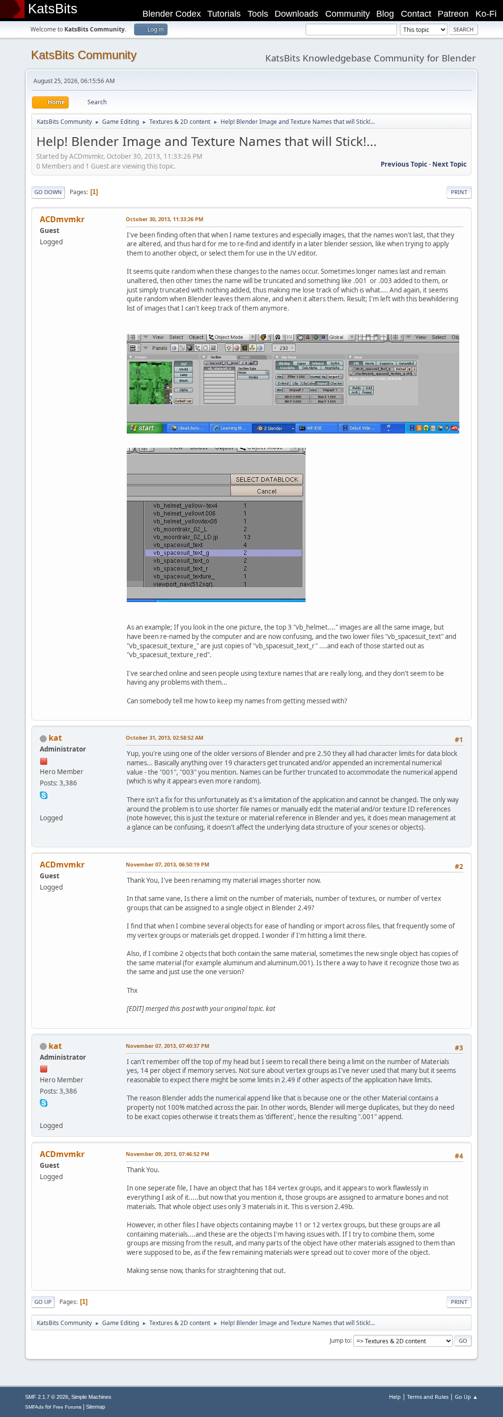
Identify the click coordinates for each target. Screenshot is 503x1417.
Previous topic (404, 164)
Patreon (453, 14)
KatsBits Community (84, 54)
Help (395, 1396)
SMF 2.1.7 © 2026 (46, 1397)
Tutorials (224, 14)
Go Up (43, 1301)
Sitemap (95, 1407)
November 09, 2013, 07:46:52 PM (167, 1153)
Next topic (449, 164)
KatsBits (53, 8)
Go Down (48, 192)
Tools (258, 14)
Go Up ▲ (466, 1396)
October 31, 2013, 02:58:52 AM (164, 737)
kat (55, 737)
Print (459, 192)
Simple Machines (91, 1397)
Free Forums (67, 1407)
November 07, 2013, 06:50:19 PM (167, 864)
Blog (385, 14)
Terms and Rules (427, 1396)
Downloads (296, 14)
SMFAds (34, 1407)
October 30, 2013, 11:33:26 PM (164, 219)
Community (347, 14)
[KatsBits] (44, 805)
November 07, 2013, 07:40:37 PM (167, 1045)
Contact (416, 14)
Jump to (340, 1340)
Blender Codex (171, 14)
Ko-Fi (486, 14)
